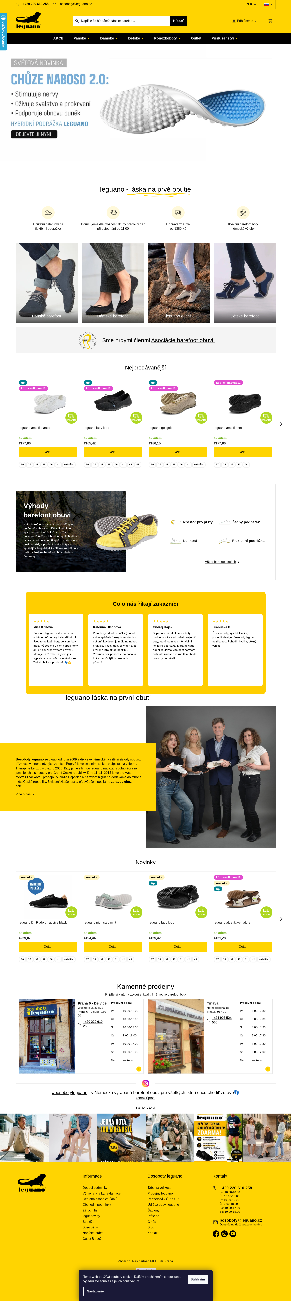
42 (130, 464)
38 (36, 464)
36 (22, 464)
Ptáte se (153, 1216)
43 (137, 464)
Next (281, 424)
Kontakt (153, 1233)
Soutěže (88, 1221)
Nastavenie (95, 1291)
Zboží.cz (124, 1261)
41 (58, 464)
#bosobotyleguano (69, 1092)
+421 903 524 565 (222, 1020)
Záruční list (90, 1210)
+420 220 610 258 (93, 1024)
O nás (152, 1221)
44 (246, 464)
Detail (48, 452)
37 (29, 464)
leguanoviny (91, 1216)
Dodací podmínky (95, 1187)
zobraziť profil (145, 1098)
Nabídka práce (93, 1233)
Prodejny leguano (160, 1193)
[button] (22, 111)
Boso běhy (90, 1227)
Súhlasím (198, 1279)
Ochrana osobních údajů (100, 1199)
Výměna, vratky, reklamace (102, 1193)
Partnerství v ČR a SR (163, 1199)
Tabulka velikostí (159, 1187)
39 (44, 464)
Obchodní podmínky (97, 1204)
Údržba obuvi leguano (163, 1204)
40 (51, 464)
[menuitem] (58, 38)
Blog (151, 1227)
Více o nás (23, 794)
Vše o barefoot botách (220, 561)
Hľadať (178, 21)
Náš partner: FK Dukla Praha (152, 1261)
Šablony (153, 1210)
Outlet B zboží (92, 1238)
